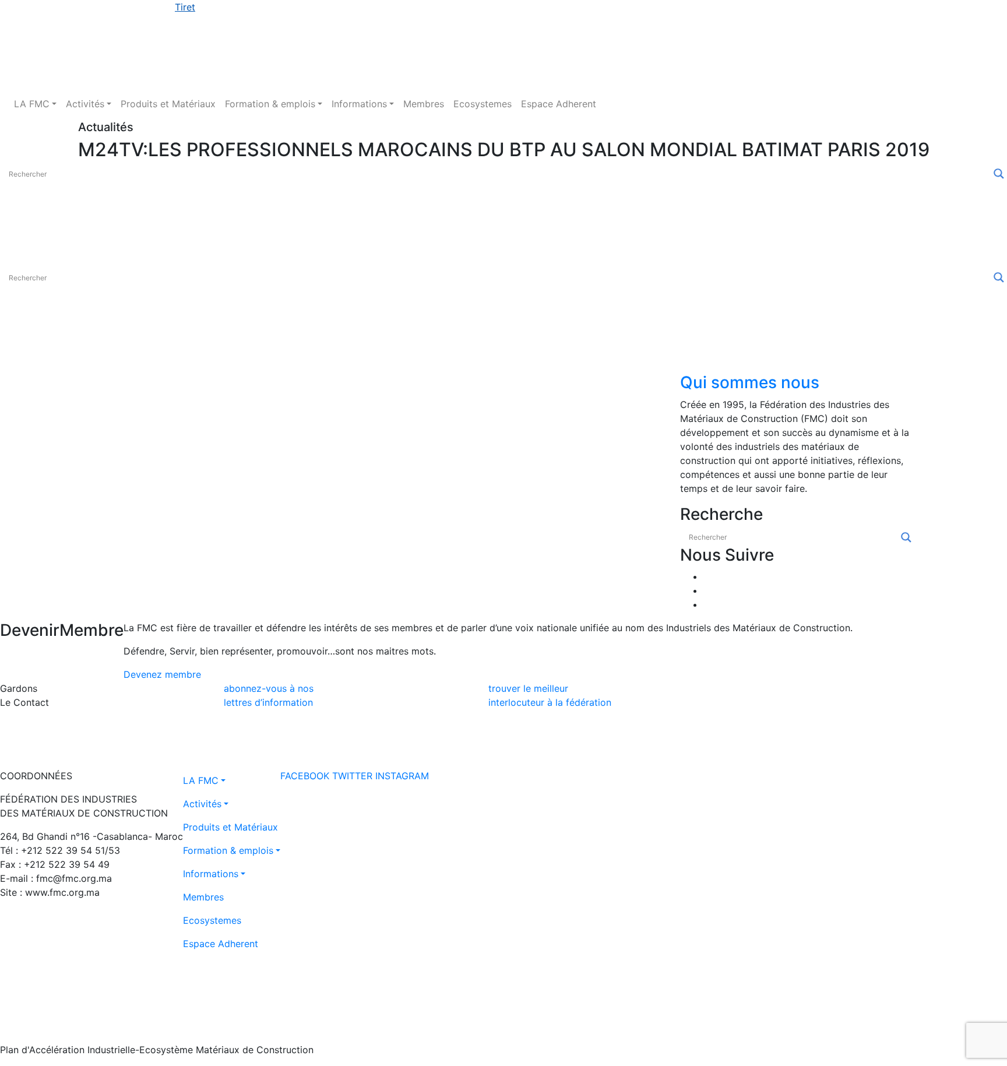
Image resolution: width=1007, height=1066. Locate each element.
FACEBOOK (304, 776)
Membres (423, 104)
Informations (359, 104)
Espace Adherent (558, 104)
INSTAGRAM (402, 776)
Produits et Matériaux (168, 104)
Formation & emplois (270, 104)
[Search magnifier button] (999, 174)
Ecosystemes (482, 104)
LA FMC (32, 104)
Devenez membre (162, 674)
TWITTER (352, 776)
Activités (85, 104)
